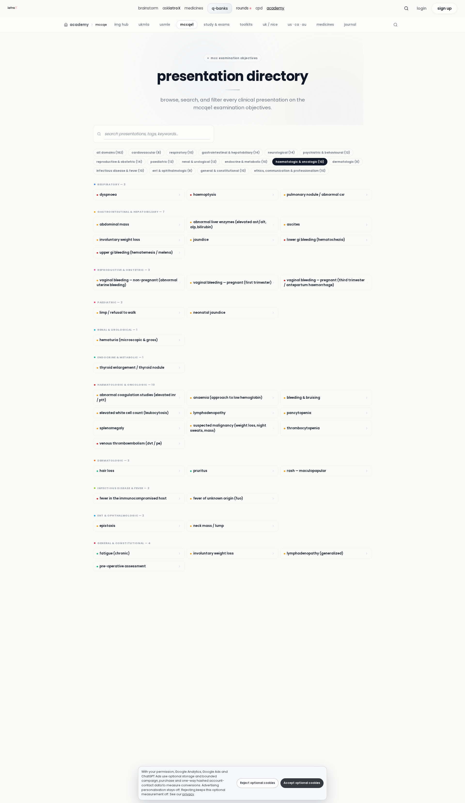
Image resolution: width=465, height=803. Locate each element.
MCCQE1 (187, 24)
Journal (350, 24)
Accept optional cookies (302, 783)
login (421, 8)
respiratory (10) (181, 152)
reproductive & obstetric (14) (119, 162)
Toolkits (246, 24)
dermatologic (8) (345, 162)
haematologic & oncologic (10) (300, 162)
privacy (188, 794)
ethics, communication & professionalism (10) (290, 171)
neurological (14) (281, 152)
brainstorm (148, 8)
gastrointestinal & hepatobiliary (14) (231, 152)
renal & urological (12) (199, 162)
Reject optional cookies (257, 783)
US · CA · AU (297, 24)
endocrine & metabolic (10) (246, 162)
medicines (194, 8)
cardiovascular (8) (146, 152)
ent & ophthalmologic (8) (172, 171)
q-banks (220, 8)
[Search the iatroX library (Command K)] (395, 25)
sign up (444, 8)
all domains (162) (109, 152)
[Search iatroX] (406, 8)
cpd (259, 8)
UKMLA (144, 24)
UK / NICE (270, 24)
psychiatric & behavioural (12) (326, 152)
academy (275, 8)
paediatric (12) (162, 162)
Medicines (325, 24)
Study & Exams (217, 24)
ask (171, 8)
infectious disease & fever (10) (120, 171)
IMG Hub (121, 24)
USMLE (165, 24)
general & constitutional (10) (223, 171)
